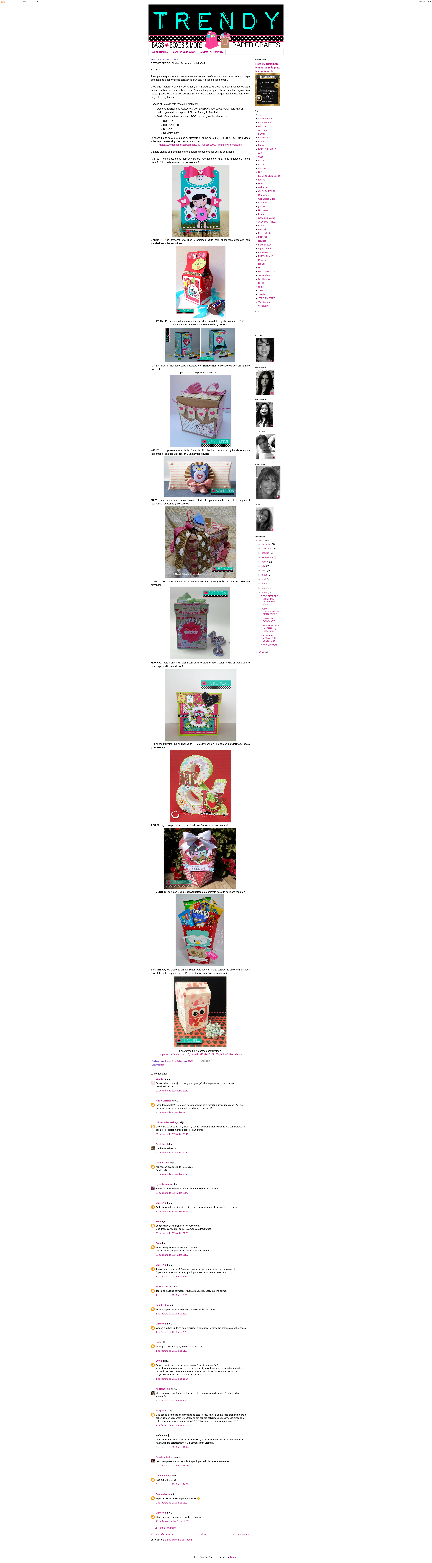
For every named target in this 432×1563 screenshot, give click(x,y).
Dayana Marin (163, 1494)
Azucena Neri (163, 1389)
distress (262, 168)
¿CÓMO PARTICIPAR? (211, 52)
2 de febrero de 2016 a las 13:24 (172, 1447)
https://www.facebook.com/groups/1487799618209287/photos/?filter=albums (200, 144)
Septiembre (264, 275)
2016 (262, 540)
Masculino (263, 229)
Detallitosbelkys (164, 1457)
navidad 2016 (265, 244)
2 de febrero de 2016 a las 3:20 (171, 1400)
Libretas (262, 225)
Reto (163, 1065)
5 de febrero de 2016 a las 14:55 (172, 1484)
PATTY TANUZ (265, 256)
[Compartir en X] (205, 1061)
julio (264, 566)
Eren (158, 1221)
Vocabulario (264, 302)
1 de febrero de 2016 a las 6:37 (171, 1351)
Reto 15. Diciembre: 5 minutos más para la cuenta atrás (267, 67)
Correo (261, 164)
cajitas (261, 160)
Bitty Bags (263, 137)
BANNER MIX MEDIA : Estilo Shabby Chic (269, 638)
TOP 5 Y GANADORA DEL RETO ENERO (270, 611)
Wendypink (263, 306)
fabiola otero (162, 1305)
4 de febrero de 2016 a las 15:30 (172, 1465)
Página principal (159, 52)
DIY (260, 172)
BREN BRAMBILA (267, 149)
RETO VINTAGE (269, 645)
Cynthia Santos (164, 1184)
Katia (158, 1342)
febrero (266, 588)
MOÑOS (262, 237)
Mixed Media (264, 233)
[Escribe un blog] (203, 1061)
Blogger (234, 1557)
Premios (262, 260)
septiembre (267, 557)
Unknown (161, 1203)
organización (264, 248)
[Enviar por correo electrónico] (201, 1061)
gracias (261, 206)
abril (264, 579)
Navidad (262, 241)
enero (265, 592)
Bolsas (261, 141)
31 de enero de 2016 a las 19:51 (172, 1090)
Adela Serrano (163, 1100)
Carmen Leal (162, 1162)
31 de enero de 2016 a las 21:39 (172, 1255)
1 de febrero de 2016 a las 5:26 (171, 1313)
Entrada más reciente (162, 1534)
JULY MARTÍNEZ (267, 222)
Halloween (263, 210)
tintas (261, 287)
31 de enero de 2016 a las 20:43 (172, 1193)
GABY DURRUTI (266, 191)
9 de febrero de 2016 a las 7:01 (171, 1502)
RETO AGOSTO (266, 271)
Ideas (261, 214)
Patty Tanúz (162, 1410)
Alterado (262, 126)
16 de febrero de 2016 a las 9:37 (172, 1521)
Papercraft (263, 252)
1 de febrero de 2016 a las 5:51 (171, 1332)
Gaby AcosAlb (163, 1475)
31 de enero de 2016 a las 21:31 (172, 1233)
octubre (266, 553)
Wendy (159, 1079)
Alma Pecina (264, 122)
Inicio (203, 1534)
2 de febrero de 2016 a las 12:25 (172, 1425)
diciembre (267, 544)
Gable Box (263, 187)
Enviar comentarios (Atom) (178, 1539)
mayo (265, 575)
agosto (265, 561)
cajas (260, 157)
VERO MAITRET (266, 298)
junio (264, 570)
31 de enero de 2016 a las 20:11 (172, 1134)
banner (261, 134)
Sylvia (159, 1361)
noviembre (267, 548)
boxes (261, 145)
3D (259, 114)
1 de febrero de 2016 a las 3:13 (171, 1276)
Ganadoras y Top (266, 199)
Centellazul (162, 1144)
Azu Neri (262, 130)
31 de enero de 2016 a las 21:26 (172, 1211)
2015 (262, 652)
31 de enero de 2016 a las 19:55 (172, 1112)
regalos (262, 264)
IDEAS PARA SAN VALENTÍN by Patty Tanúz (270, 628)
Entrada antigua (241, 1534)
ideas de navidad (266, 218)
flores (261, 183)
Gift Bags (263, 202)
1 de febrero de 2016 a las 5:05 (171, 1295)
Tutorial (262, 294)
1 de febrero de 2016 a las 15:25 (172, 1379)
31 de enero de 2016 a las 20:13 (172, 1152)
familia (261, 179)
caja (260, 153)
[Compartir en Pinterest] (209, 1061)
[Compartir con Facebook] (207, 1061)
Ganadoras (263, 195)
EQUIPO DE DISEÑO (184, 52)
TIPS (260, 290)
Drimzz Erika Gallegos (168, 1122)
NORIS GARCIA (164, 1286)
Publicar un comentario (165, 1528)
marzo (265, 583)
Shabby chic (264, 279)
